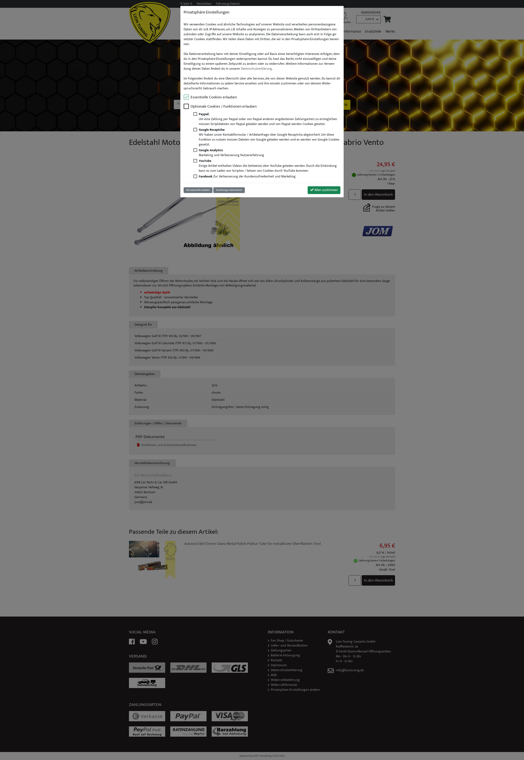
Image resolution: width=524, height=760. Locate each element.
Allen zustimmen (326, 190)
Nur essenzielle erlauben (198, 190)
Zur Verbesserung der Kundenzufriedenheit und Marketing (247, 176)
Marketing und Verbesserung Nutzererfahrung (231, 153)
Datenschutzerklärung (256, 68)
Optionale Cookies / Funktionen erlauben (224, 106)
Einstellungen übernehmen (229, 190)
